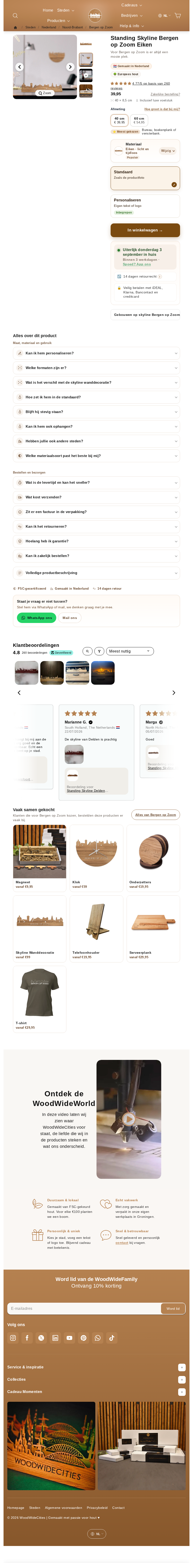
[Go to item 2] (52, 673)
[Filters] (99, 651)
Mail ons (70, 618)
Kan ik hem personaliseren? (50, 353)
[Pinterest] (83, 1338)
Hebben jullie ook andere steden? (54, 441)
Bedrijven (130, 15)
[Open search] (87, 651)
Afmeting (145, 109)
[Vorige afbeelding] (19, 67)
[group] (45, 67)
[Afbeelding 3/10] (86, 91)
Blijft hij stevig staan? (44, 412)
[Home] (16, 27)
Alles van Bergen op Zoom (155, 815)
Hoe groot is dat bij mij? (162, 109)
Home (48, 10)
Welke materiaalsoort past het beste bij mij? (63, 456)
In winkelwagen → (145, 230)
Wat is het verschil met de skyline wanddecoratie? (68, 382)
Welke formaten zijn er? (46, 368)
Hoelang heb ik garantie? (47, 541)
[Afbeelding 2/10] (86, 60)
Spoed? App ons (137, 264)
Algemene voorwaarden (63, 1508)
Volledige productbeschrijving (51, 573)
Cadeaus (129, 5)
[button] (121, 83)
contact (122, 1243)
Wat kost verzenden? (44, 497)
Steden (64, 10)
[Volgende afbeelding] (70, 67)
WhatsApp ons (39, 618)
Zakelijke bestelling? (165, 94)
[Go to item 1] (26, 673)
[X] (41, 1338)
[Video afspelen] (86, 75)
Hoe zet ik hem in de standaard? (53, 397)
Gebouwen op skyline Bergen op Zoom (147, 315)
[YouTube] (69, 1338)
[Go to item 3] (77, 673)
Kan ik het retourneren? (46, 526)
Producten (56, 21)
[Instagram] (13, 1338)
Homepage (15, 1508)
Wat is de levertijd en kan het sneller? (58, 482)
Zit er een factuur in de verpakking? (56, 512)
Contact (118, 1508)
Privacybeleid (97, 1508)
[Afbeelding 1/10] (86, 44)
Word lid (173, 1308)
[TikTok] (111, 1338)
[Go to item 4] (103, 673)
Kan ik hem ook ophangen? (49, 426)
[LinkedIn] (55, 1338)
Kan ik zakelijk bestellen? (47, 556)
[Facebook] (27, 1338)
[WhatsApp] (97, 1338)
